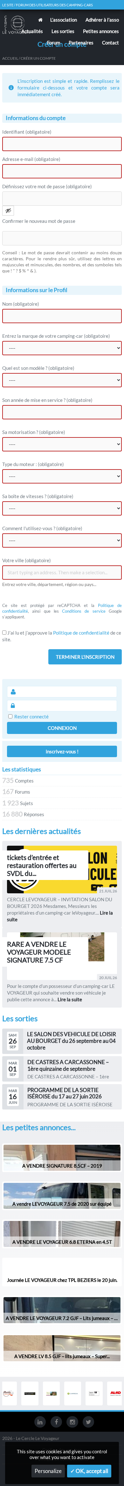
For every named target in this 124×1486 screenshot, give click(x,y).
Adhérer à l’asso (102, 20)
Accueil (10, 58)
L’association (63, 20)
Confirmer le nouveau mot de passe (38, 221)
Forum (53, 42)
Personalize (48, 1471)
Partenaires (81, 42)
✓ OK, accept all (89, 1471)
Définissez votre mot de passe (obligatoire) (47, 186)
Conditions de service (84, 611)
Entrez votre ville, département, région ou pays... (49, 584)
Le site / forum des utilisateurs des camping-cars (47, 5)
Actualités (32, 31)
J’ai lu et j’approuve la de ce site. (61, 636)
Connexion (62, 728)
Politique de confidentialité (81, 633)
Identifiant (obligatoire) (27, 132)
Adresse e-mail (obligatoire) (31, 159)
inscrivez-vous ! (62, 751)
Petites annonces (101, 31)
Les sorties (63, 31)
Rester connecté (31, 716)
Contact (110, 42)
